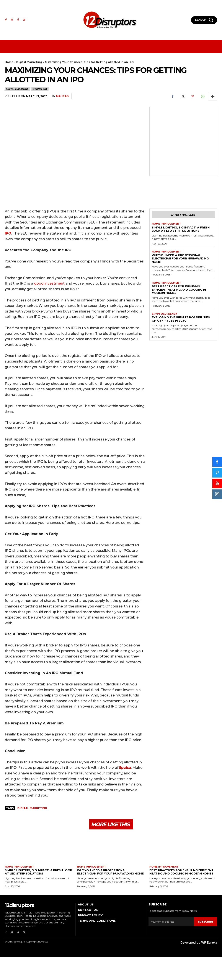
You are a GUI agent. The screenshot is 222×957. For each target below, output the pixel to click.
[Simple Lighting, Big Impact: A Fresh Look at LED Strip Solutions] (39, 849)
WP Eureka (209, 942)
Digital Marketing (29, 62)
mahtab (62, 96)
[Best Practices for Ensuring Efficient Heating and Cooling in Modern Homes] (183, 849)
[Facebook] (6, 20)
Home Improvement (166, 223)
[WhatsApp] (202, 96)
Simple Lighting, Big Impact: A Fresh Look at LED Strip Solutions (181, 229)
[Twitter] (24, 20)
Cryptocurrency (164, 314)
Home (9, 62)
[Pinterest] (192, 96)
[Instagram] (12, 20)
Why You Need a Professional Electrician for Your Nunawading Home (180, 258)
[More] (212, 96)
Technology (39, 89)
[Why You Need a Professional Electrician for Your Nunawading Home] (111, 849)
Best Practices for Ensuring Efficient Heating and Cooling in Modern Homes (179, 290)
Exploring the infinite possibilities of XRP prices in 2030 (181, 319)
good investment (49, 283)
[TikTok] (18, 20)
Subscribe (205, 921)
